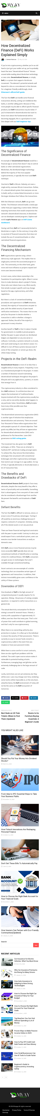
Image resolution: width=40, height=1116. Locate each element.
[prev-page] (2, 1077)
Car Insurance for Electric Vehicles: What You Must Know (26, 960)
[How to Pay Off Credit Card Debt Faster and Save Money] (7, 1042)
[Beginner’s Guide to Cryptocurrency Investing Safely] (7, 1064)
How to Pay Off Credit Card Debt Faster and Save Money (25, 1043)
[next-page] (5, 1077)
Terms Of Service (29, 1110)
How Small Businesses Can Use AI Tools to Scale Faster (25, 1054)
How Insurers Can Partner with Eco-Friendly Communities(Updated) (20, 931)
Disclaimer (6, 1110)
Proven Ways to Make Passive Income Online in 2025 (25, 1032)
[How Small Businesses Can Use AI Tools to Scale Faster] (7, 1053)
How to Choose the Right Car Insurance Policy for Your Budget (25, 996)
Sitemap (5, 1112)
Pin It (25, 698)
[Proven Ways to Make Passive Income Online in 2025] (7, 1031)
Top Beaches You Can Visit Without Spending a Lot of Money (24, 1020)
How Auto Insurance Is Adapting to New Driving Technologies (23, 983)
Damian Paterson (11, 59)
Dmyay (16, 1106)
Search (4, 941)
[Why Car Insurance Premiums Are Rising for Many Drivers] (7, 970)
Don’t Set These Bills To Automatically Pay (19, 863)
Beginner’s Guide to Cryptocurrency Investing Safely (24, 1066)
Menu (6, 13)
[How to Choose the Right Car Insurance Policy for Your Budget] (7, 994)
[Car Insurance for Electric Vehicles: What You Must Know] (7, 959)
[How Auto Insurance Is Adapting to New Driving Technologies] (7, 981)
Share (7, 698)
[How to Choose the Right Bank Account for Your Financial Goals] (7, 1006)
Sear (36, 945)
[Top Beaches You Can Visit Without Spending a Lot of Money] (7, 1018)
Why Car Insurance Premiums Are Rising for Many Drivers (25, 971)
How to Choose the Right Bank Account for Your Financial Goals (26, 1008)
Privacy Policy (16, 1110)
